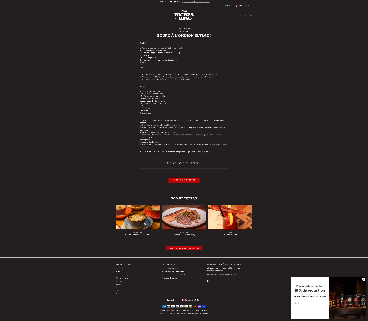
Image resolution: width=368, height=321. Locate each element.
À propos (119, 269)
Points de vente (122, 278)
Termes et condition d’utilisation (175, 275)
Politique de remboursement (173, 272)
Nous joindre (121, 294)
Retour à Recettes (185, 180)
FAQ (117, 291)
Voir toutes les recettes (184, 248)
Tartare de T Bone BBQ (184, 235)
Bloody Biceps (230, 235)
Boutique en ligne (123, 275)
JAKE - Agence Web (202, 310)
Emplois (119, 281)
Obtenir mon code (310, 309)
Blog (117, 288)
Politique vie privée (169, 278)
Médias (119, 284)
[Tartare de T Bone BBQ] (184, 217)
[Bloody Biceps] (230, 217)
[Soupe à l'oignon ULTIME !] (138, 217)
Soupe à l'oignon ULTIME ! (138, 235)
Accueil (179, 29)
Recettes (187, 29)
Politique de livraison (170, 269)
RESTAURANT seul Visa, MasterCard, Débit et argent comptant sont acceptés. (184, 313)
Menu (118, 272)
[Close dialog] (363, 279)
